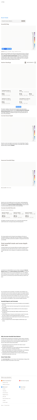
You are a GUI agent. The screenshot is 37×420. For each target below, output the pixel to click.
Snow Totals (23, 387)
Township (4, 390)
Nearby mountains (6, 384)
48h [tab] (8, 48)
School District (5, 392)
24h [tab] (5, 48)
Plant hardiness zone (6, 398)
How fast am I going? (25, 380)
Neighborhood (5, 394)
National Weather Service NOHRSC (17, 271)
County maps (5, 402)
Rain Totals (23, 388)
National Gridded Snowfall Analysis (10, 55)
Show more (18, 106)
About (2, 405)
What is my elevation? (7, 380)
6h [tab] (2, 48)
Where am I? (5, 387)
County (4, 388)
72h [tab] (10, 48)
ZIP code (4, 396)
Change (23, 20)
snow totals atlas (6, 359)
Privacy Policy (6, 405)
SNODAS (12, 145)
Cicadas (4, 400)
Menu (3, 1)
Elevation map (5, 382)
